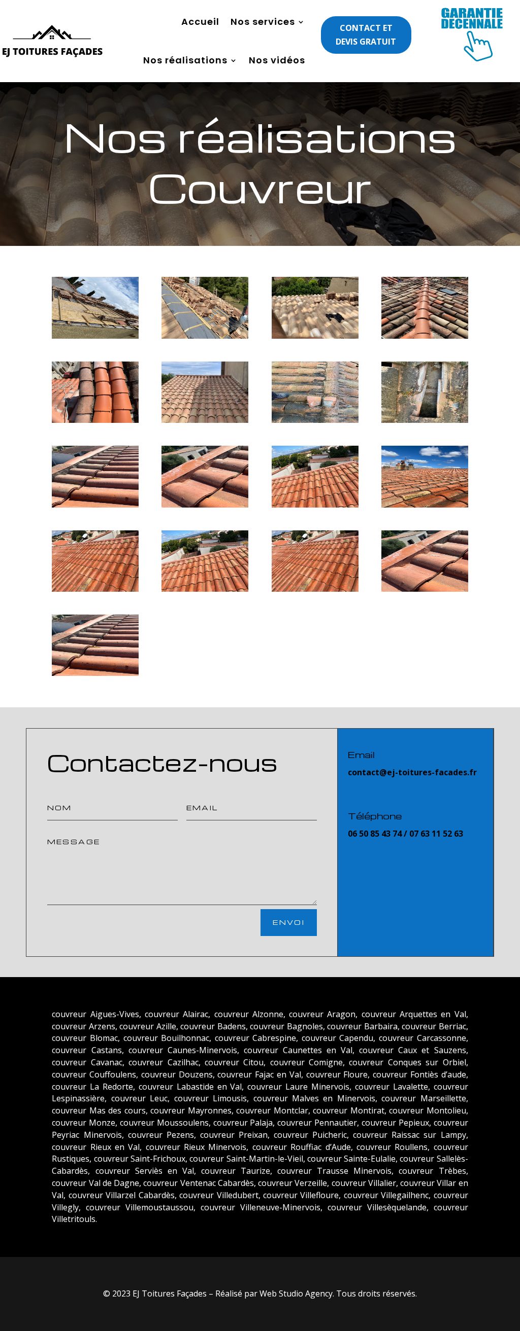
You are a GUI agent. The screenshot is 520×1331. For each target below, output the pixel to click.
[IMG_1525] (424, 589)
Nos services (263, 21)
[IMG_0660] (315, 336)
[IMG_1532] (424, 505)
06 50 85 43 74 (375, 833)
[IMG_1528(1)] (315, 505)
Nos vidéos (277, 60)
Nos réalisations (185, 60)
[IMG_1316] (204, 420)
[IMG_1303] (424, 420)
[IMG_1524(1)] (95, 505)
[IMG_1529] (315, 589)
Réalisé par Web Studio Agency (274, 1293)
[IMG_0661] (204, 336)
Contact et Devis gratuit (366, 34)
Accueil (200, 21)
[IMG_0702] (424, 336)
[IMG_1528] (204, 589)
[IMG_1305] (315, 420)
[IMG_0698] (95, 420)
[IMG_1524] (95, 673)
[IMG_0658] (95, 336)
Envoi (289, 922)
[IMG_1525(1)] (204, 505)
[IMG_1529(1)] (95, 589)
